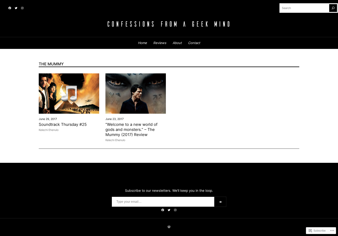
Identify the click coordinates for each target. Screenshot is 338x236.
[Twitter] (16, 8)
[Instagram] (22, 8)
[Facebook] (9, 8)
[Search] (333, 8)
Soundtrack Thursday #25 (63, 124)
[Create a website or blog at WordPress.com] (169, 227)
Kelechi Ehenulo (48, 130)
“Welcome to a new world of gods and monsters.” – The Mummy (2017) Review (131, 129)
